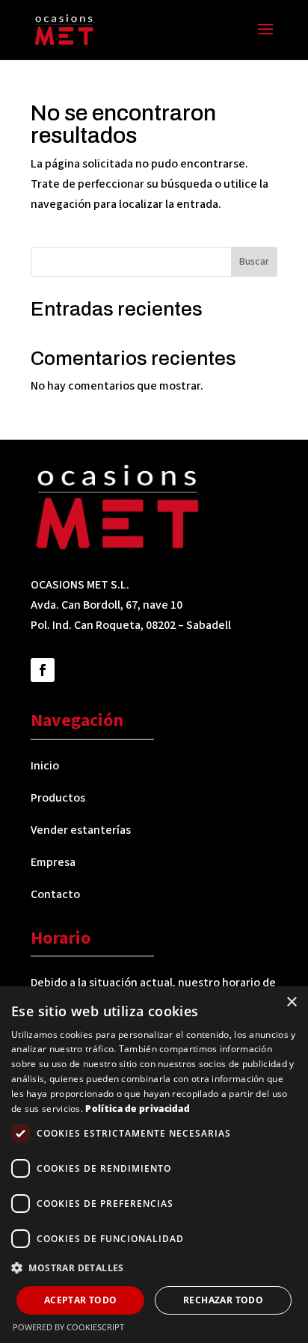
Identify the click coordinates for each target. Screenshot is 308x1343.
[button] (154, 1267)
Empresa (53, 862)
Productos (58, 798)
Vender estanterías (81, 830)
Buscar (254, 261)
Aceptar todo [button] (80, 1300)
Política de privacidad (137, 1108)
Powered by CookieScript (68, 1327)
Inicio (45, 765)
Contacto (55, 894)
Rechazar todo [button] (223, 1300)
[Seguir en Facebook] (43, 670)
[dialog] (154, 1164)
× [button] (291, 1002)
